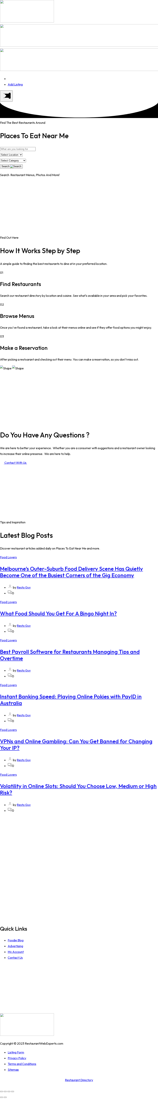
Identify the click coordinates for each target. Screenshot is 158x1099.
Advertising (15, 946)
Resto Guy (24, 587)
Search (6, 166)
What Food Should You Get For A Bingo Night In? (58, 613)
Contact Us (15, 957)
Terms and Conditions (22, 1064)
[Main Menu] (6, 96)
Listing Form (16, 1052)
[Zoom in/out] (12, 1091)
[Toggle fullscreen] (8, 1091)
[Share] (5, 1091)
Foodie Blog (16, 940)
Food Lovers (8, 557)
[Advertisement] (79, 208)
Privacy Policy (17, 1058)
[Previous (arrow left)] (1, 1097)
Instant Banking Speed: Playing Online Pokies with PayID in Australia (71, 699)
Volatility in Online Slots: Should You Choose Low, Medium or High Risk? (78, 789)
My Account (16, 952)
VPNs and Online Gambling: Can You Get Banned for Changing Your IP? (76, 744)
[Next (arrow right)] (5, 1097)
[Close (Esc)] (1, 1091)
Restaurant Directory (79, 1080)
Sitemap (13, 1070)
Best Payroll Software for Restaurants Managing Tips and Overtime (70, 655)
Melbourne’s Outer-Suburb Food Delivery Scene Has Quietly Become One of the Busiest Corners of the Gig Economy (71, 572)
